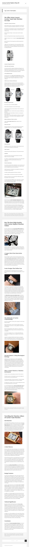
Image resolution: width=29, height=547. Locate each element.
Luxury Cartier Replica (20, 215)
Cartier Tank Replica (18, 213)
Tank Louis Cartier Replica (10, 214)
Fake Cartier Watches (15, 215)
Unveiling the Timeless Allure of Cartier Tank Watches (14, 416)
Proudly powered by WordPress (8, 545)
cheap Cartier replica (9, 215)
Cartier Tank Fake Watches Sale (16, 199)
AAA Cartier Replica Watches (18, 228)
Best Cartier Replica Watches (11, 534)
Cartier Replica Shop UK (20, 38)
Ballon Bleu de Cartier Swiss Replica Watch (12, 295)
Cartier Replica (17, 534)
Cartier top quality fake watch (18, 385)
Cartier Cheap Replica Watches (15, 523)
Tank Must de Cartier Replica (17, 214)
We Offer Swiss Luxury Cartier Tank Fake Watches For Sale (13, 19)
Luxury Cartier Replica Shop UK (10, 3)
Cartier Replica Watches (13, 213)
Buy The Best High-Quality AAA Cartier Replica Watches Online (14, 224)
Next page (26, 541)
